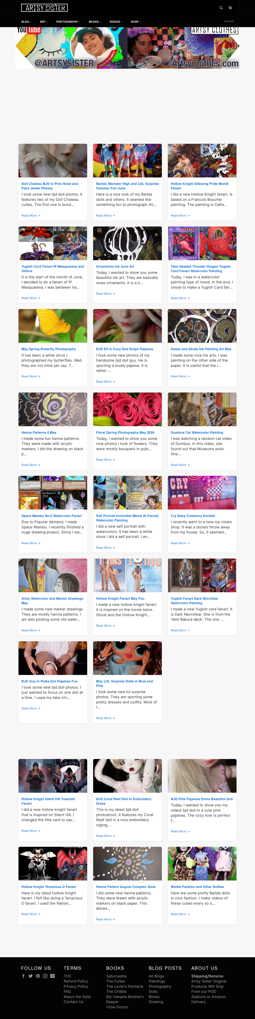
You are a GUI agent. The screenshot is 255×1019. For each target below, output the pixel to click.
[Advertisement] (127, 98)
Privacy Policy (76, 986)
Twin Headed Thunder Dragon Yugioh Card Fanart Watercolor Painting (201, 268)
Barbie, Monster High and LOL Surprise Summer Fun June (127, 185)
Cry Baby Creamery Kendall (193, 515)
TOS (67, 976)
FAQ (67, 991)
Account (229, 21)
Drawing (156, 1002)
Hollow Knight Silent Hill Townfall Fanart (48, 801)
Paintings (157, 981)
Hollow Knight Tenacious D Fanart (48, 886)
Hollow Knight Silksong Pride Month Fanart (200, 185)
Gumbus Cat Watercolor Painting (197, 432)
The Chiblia (116, 991)
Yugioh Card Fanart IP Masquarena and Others (52, 268)
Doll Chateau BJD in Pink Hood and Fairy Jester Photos (49, 185)
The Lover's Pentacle (124, 986)
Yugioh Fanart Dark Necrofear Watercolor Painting (194, 600)
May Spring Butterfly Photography (48, 348)
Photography (160, 986)
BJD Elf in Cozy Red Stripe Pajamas (124, 348)
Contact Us (73, 1002)
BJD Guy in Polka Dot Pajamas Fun (49, 681)
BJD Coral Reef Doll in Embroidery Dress (123, 801)
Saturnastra (116, 976)
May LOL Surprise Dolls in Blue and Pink (124, 683)
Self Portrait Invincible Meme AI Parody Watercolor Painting (127, 517)
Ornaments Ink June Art (115, 266)
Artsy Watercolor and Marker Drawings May (52, 600)
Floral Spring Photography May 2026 (125, 432)
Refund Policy (76, 981)
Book (153, 996)
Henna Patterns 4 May (38, 432)
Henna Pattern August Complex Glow (126, 886)
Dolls (153, 991)
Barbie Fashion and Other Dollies (197, 886)
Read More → (31, 215)
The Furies (115, 981)
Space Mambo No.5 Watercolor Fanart (51, 515)
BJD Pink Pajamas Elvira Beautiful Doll (202, 798)
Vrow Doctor (117, 1007)
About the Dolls (77, 996)
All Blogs (156, 976)
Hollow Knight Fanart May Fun (120, 598)
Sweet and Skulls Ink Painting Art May (201, 348)
